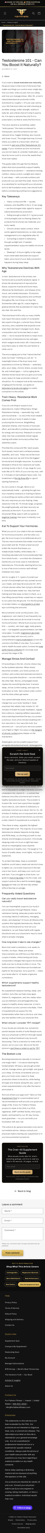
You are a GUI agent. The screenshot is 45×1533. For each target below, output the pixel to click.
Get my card (22, 774)
